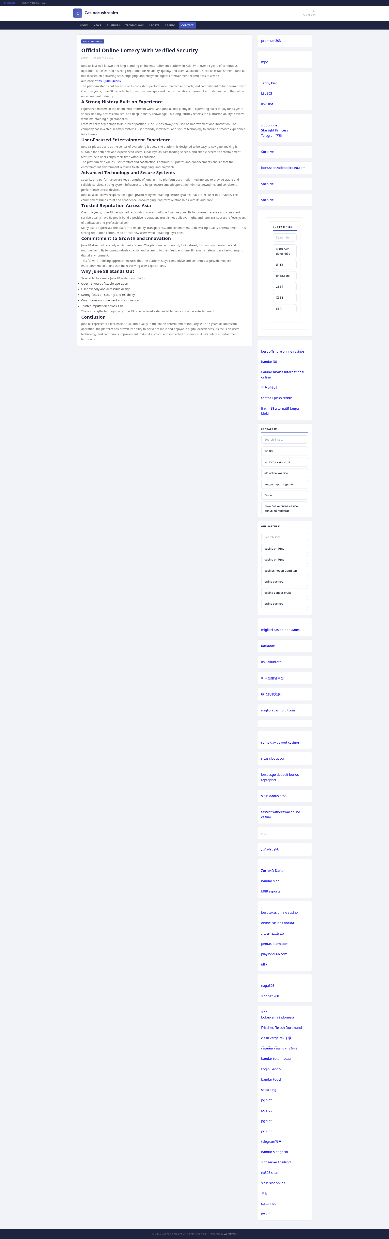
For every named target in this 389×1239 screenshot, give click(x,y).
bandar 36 (269, 361)
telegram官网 (271, 1141)
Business (113, 25)
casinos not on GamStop (280, 570)
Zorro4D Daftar (273, 870)
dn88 (279, 264)
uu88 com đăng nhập (283, 251)
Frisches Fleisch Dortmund (281, 1027)
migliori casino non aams (280, 629)
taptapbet (268, 780)
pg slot (266, 1100)
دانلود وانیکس (270, 849)
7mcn (268, 495)
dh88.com (283, 275)
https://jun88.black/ (108, 81)
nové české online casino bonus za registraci (281, 508)
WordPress (230, 1234)
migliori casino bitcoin (278, 710)
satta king (268, 1089)
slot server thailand (276, 1162)
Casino (170, 25)
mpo (264, 62)
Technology (134, 25)
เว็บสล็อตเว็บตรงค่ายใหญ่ (279, 1048)
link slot (267, 104)
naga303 (267, 985)
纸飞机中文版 (271, 694)
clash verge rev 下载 (276, 1038)
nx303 (265, 1214)
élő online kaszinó (276, 473)
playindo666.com (274, 954)
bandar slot (270, 881)
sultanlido (268, 1203)
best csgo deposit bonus (280, 774)
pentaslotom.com (274, 943)
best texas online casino (279, 912)
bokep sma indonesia (277, 1017)
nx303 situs (269, 1172)
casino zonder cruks (278, 592)
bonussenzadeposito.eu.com (283, 167)
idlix (264, 964)
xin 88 (268, 451)
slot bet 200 (270, 996)
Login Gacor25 (272, 1069)
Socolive (267, 151)
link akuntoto (271, 662)
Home (84, 25)
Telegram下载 (271, 135)
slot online (269, 125)
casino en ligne (274, 548)
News (97, 25)
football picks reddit (276, 398)
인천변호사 (269, 387)
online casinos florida (277, 923)
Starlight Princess (274, 130)
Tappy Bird (269, 83)
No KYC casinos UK (277, 462)
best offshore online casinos (283, 351)
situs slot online (273, 1183)
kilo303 (266, 93)
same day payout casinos (280, 742)
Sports (154, 25)
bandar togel (271, 1079)
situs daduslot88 (273, 796)
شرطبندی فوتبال (272, 933)
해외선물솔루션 (272, 678)
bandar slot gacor (275, 1152)
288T (279, 286)
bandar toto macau (276, 1058)
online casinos (273, 581)
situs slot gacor (273, 758)
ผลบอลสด (268, 645)
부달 (264, 1193)
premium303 (271, 40)
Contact (187, 25)
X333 (279, 297)
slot (264, 833)
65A (279, 308)
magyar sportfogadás (279, 484)
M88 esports (270, 891)
